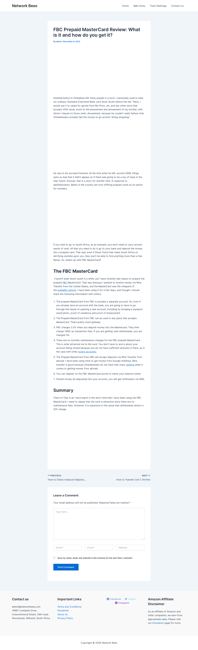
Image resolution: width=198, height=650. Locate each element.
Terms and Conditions (69, 606)
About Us (62, 614)
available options (67, 290)
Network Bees (24, 5)
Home (125, 5)
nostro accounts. (87, 351)
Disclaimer (63, 610)
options (130, 364)
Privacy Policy (65, 618)
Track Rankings (158, 5)
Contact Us (177, 5)
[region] (99, 71)
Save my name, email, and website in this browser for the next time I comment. (95, 558)
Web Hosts (139, 5)
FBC (65, 282)
